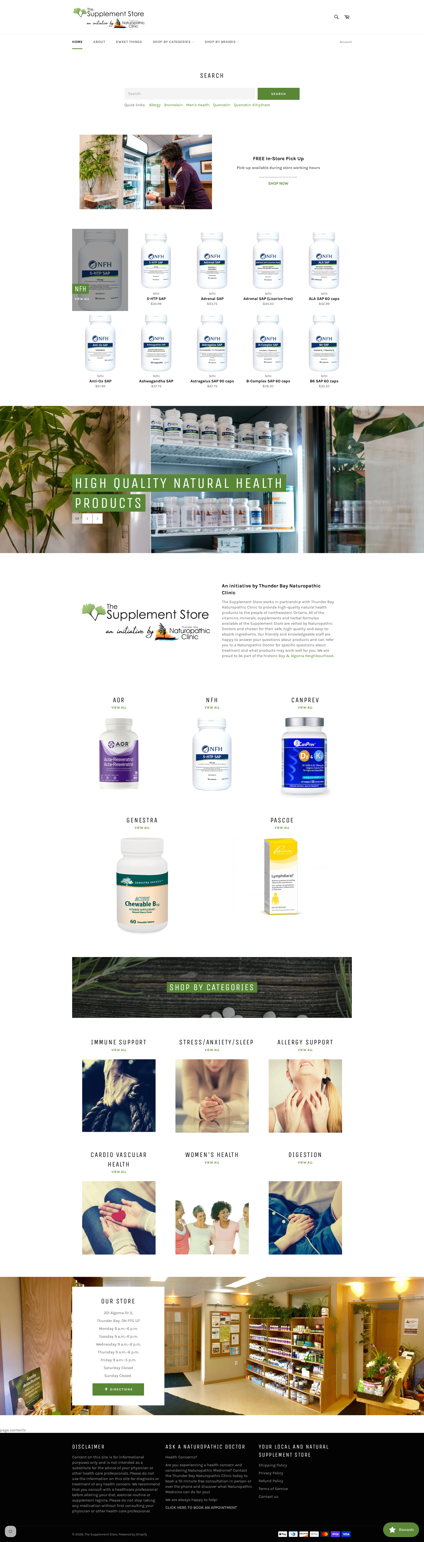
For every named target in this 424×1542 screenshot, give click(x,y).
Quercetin (221, 105)
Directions (121, 1389)
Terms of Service (273, 1488)
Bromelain (173, 105)
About (99, 42)
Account (346, 42)
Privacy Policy (271, 1473)
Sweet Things (129, 42)
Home (77, 42)
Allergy (155, 105)
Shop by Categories (172, 42)
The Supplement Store (101, 1534)
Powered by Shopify (133, 1534)
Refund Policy (271, 1480)
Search (278, 94)
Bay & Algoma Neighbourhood (305, 655)
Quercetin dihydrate (252, 105)
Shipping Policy (273, 1465)
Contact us (268, 1496)
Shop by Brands (221, 42)
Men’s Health (198, 105)
